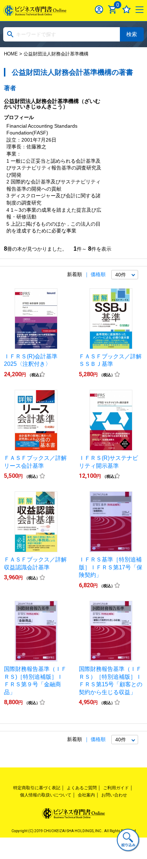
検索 (131, 34)
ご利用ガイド (116, 787)
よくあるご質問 (82, 787)
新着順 (74, 274)
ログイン (99, 9)
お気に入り (126, 9)
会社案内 (86, 794)
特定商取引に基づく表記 (36, 787)
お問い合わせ (114, 794)
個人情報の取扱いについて (45, 794)
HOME (11, 54)
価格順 (98, 274)
